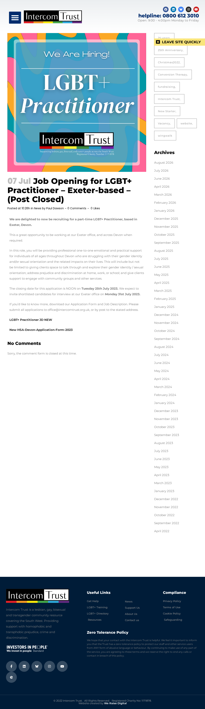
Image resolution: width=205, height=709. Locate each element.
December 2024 (166, 315)
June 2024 (162, 363)
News (37, 208)
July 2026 (161, 170)
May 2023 (161, 467)
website (186, 123)
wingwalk (165, 135)
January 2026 (164, 210)
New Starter (167, 111)
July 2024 (161, 355)
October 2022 (164, 515)
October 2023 (164, 427)
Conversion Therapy (172, 74)
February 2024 (165, 395)
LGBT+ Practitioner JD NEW (30, 320)
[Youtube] (196, 9)
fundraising (166, 86)
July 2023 (161, 451)
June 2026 (162, 178)
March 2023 (163, 483)
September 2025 (166, 243)
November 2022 (166, 507)
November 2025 (166, 227)
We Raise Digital (115, 703)
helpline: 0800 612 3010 (168, 16)
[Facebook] (166, 9)
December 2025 (166, 219)
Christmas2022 (169, 62)
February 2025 (165, 299)
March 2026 (163, 194)
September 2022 (166, 523)
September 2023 (166, 435)
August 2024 (163, 347)
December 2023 (166, 411)
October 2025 (164, 235)
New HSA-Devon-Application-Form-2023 (41, 330)
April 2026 (161, 186)
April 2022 (161, 531)
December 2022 (166, 499)
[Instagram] (188, 9)
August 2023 (163, 443)
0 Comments (76, 208)
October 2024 (164, 331)
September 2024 (166, 339)
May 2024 (161, 371)
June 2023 (162, 459)
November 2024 (166, 323)
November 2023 (166, 419)
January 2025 (164, 307)
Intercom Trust (169, 99)
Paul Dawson (55, 208)
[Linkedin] (173, 9)
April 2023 (161, 475)
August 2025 (163, 251)
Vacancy (164, 123)
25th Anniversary (170, 50)
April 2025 (161, 283)
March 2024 (163, 387)
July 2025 (161, 259)
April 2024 (162, 379)
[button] (15, 18)
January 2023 (164, 491)
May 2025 (161, 275)
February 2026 (165, 202)
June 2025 (162, 267)
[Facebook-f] (11, 666)
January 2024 (164, 403)
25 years (164, 37)
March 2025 (163, 291)
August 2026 (163, 162)
